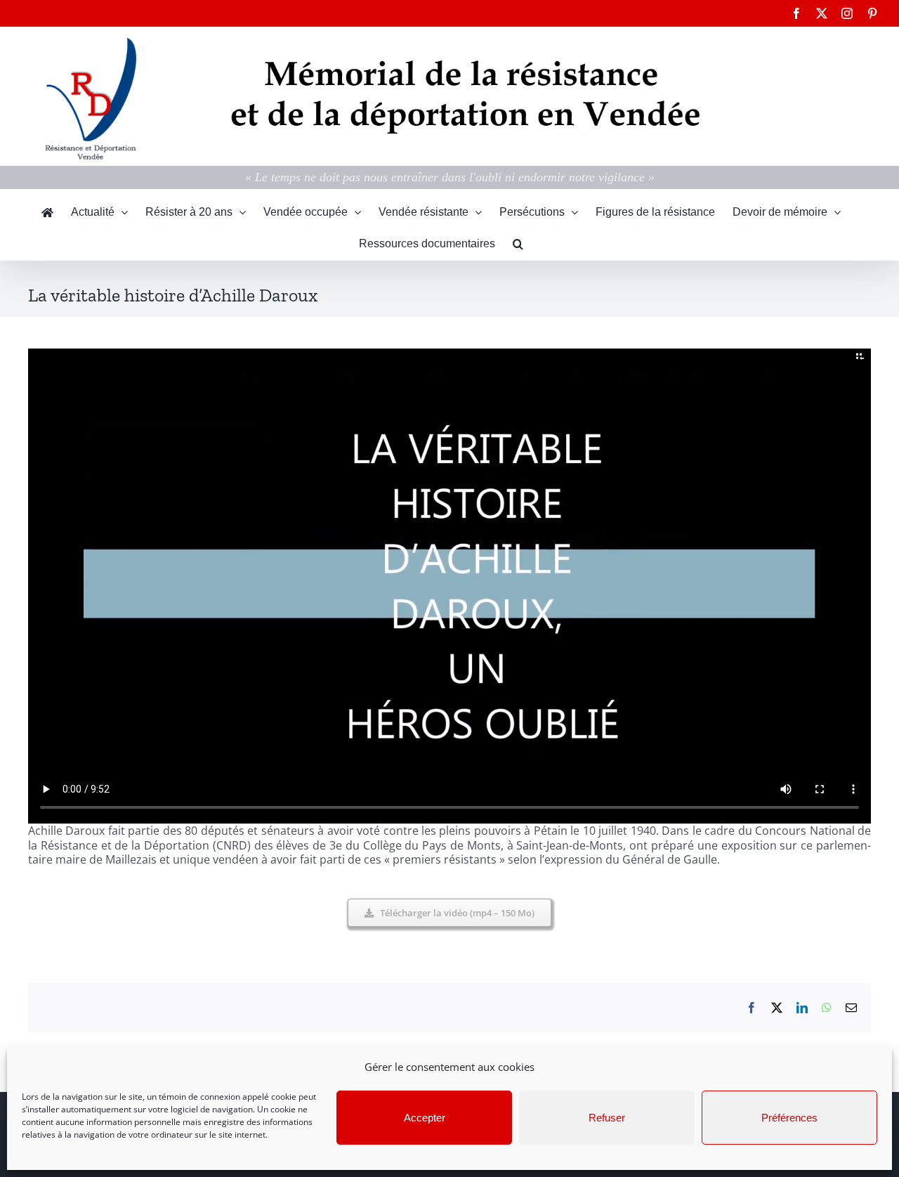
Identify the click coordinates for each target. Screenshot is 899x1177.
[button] (518, 244)
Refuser (607, 1118)
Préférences (789, 1118)
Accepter (424, 1118)
